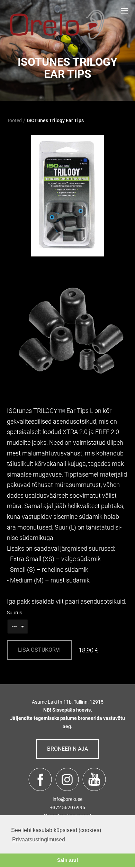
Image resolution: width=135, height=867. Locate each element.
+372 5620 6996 (67, 807)
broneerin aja (67, 749)
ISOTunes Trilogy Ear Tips (55, 120)
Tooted (14, 120)
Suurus (14, 612)
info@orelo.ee (67, 799)
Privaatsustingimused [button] (38, 839)
